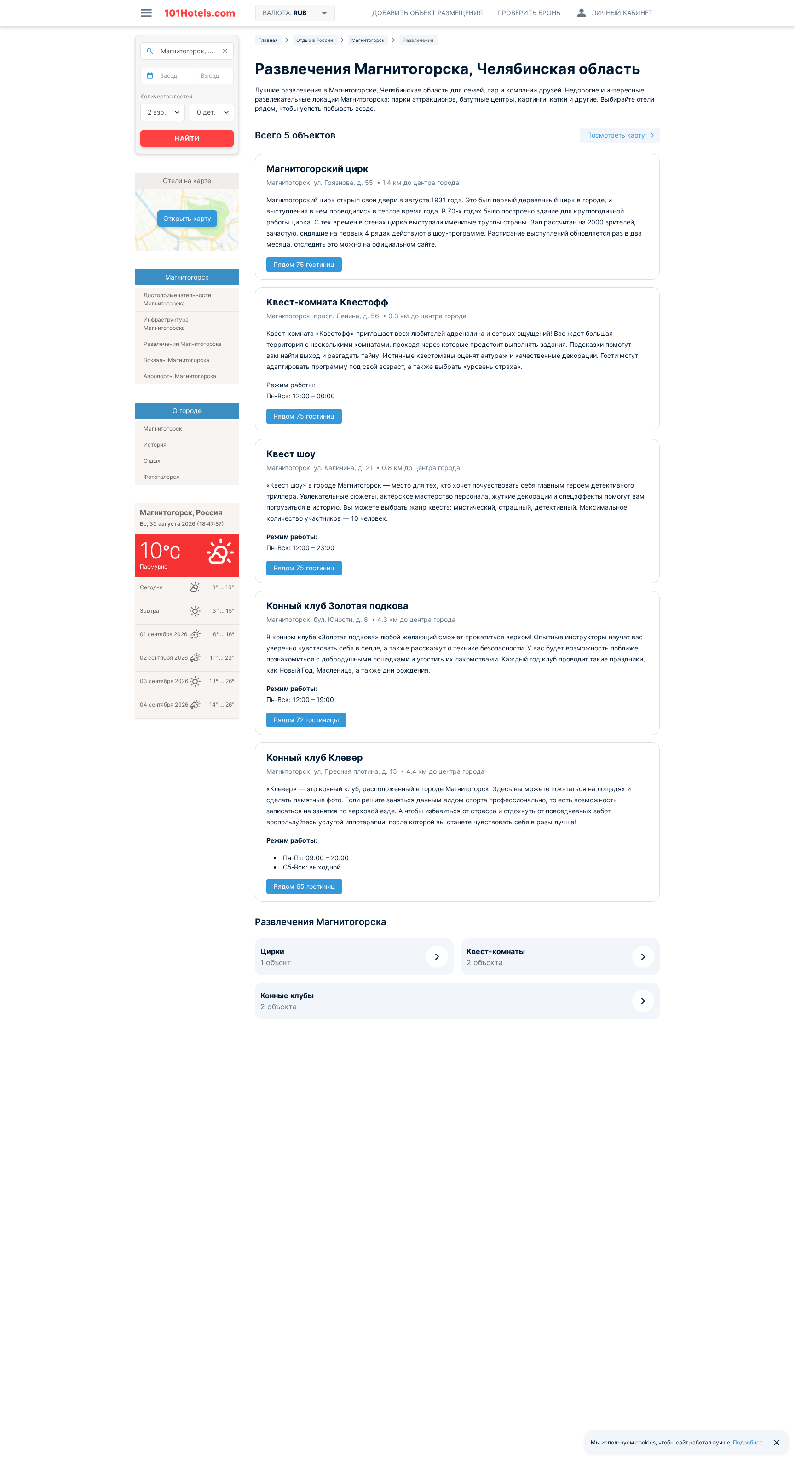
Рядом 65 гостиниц (304, 886)
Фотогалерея (161, 476)
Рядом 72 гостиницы (306, 720)
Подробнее (748, 1442)
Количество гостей (166, 96)
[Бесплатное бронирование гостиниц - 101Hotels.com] (199, 13)
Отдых (152, 460)
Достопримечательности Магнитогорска (177, 299)
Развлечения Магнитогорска (183, 343)
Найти (187, 138)
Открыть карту (187, 218)
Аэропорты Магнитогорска (180, 376)
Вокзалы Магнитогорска (176, 360)
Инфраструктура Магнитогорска (166, 323)
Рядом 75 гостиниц (304, 264)
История (155, 444)
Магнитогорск (163, 428)
